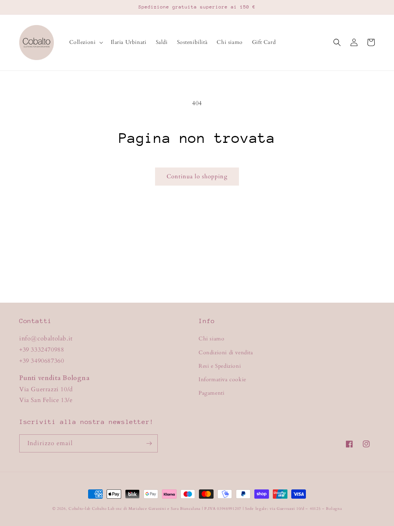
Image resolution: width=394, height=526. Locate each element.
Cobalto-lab (79, 508)
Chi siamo (211, 338)
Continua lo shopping (197, 176)
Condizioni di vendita (226, 352)
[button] (85, 42)
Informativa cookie (222, 379)
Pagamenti (211, 393)
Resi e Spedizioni (220, 366)
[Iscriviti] (148, 443)
